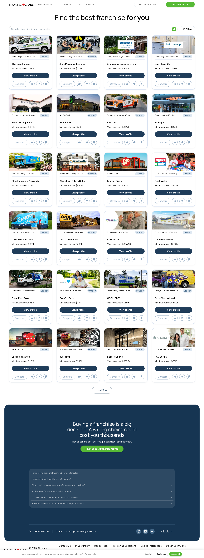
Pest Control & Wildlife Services (23, 291)
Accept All (175, 554)
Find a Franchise (46, 4)
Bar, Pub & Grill (65, 115)
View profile (30, 75)
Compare (19, 83)
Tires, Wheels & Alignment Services (72, 232)
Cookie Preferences (151, 545)
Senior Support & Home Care (117, 232)
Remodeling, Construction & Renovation (24, 56)
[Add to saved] (46, 83)
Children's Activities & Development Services (167, 173)
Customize (161, 554)
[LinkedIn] (145, 531)
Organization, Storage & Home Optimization (24, 115)
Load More (102, 390)
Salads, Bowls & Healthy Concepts (72, 349)
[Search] (174, 29)
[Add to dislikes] (39, 83)
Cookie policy (91, 554)
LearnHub (66, 4)
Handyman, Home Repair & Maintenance (167, 291)
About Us (90, 4)
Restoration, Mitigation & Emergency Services (119, 115)
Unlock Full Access (180, 4)
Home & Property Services (164, 349)
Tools (78, 4)
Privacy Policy (82, 545)
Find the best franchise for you (102, 448)
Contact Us (65, 545)
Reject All (148, 554)
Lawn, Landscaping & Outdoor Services (119, 56)
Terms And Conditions (124, 545)
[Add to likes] (32, 83)
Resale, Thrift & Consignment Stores (72, 173)
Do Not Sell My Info (176, 545)
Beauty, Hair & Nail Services (165, 115)
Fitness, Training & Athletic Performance (72, 56)
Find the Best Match (149, 4)
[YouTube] (152, 531)
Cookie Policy (101, 545)
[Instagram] (138, 531)
